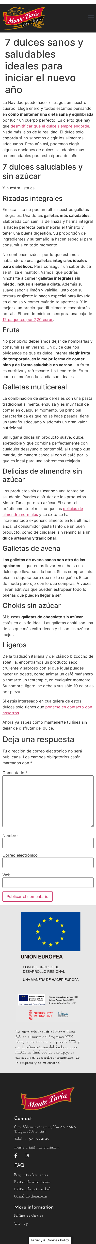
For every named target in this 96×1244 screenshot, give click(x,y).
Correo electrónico (20, 855)
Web (6, 875)
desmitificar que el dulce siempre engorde (50, 126)
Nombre (9, 835)
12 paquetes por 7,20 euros (27, 319)
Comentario (15, 773)
